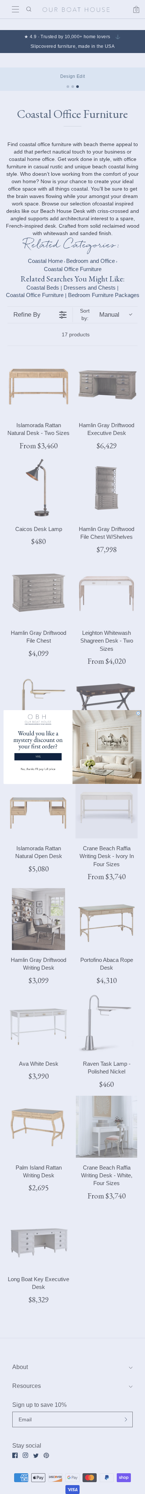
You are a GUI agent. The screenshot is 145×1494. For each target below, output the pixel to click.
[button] (38, 744)
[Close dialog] (138, 713)
